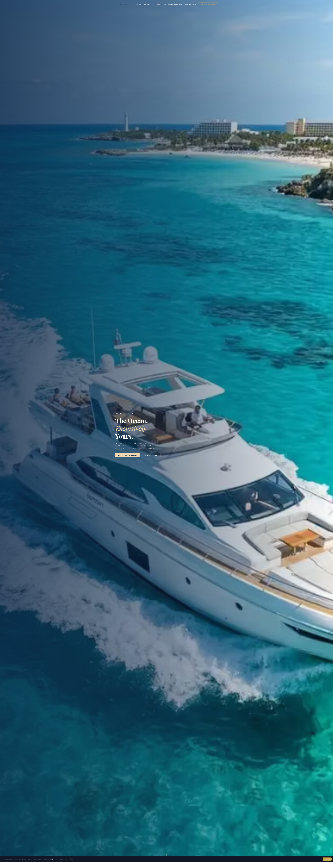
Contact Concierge (208, 4)
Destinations (190, 4)
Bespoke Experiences (173, 4)
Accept (327, 859)
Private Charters (142, 4)
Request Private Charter (127, 455)
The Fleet (157, 4)
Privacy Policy (68, 859)
